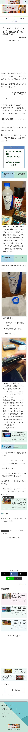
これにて (13, 165)
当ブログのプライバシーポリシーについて (14, 714)
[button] (18, 578)
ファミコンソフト (15, 530)
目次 (11, 147)
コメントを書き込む (14, 690)
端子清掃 (5, 533)
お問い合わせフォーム (9, 709)
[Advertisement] (14, 56)
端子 (22, 530)
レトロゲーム (6, 530)
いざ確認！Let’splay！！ (14, 162)
